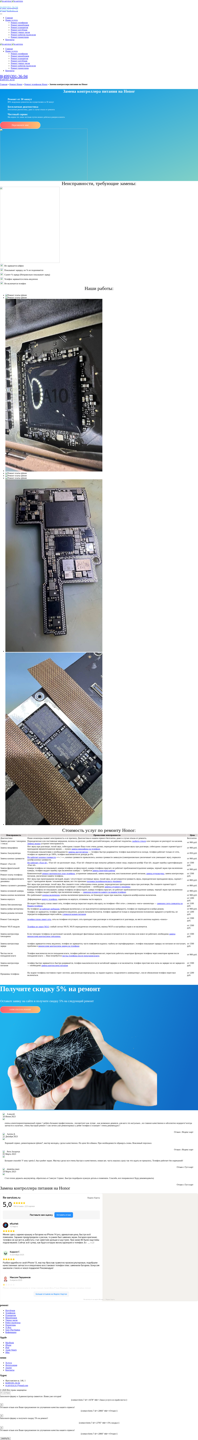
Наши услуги (11, 20)
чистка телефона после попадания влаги (80, 956)
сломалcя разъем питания (74, 914)
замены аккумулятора (78, 852)
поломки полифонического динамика (104, 881)
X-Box (8, 1327)
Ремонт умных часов (20, 32)
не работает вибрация (49, 909)
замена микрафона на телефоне (85, 849)
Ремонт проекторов (20, 37)
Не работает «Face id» (37, 863)
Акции (8, 1367)
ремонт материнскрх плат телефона (58, 873)
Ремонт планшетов (19, 27)
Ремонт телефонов (19, 22)
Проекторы (10, 1325)
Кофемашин (10, 1332)
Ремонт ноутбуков (19, 30)
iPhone (8, 1345)
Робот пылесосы (12, 1322)
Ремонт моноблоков (20, 25)
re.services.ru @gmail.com (16, 1385)
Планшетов (10, 1315)
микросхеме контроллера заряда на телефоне (58, 946)
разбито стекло (139, 841)
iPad (7, 1347)
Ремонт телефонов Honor (35, 84)
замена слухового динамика (117, 887)
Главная (9, 18)
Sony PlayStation (12, 1330)
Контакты (9, 39)
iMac (7, 1352)
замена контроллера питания (54, 965)
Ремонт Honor (15, 84)
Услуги (8, 1363)
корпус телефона (49, 899)
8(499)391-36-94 (14, 76)
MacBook (9, 1343)
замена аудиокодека (155, 873)
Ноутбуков (10, 1310)
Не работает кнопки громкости (41, 857)
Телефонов (10, 1313)
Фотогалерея (11, 1365)
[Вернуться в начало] (11, 1)
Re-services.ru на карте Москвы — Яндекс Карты (99, 1299)
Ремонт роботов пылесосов (23, 35)
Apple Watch (11, 1350)
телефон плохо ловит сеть (39, 919)
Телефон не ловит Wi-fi (38, 926)
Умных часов (11, 1320)
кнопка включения (51, 895)
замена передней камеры (103, 870)
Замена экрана (34, 843)
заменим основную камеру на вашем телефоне (104, 892)
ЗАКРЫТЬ (5, 1439)
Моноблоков (11, 1318)
